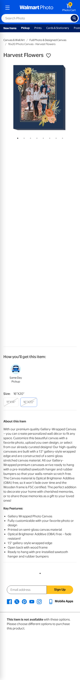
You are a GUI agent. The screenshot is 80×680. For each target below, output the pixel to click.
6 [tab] (49, 137)
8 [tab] (62, 137)
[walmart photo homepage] (36, 7)
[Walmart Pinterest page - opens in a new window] (24, 601)
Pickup (25, 28)
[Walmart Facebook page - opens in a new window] (9, 601)
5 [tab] (42, 137)
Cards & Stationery (57, 28)
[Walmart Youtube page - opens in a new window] (31, 601)
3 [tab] (30, 137)
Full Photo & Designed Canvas (47, 40)
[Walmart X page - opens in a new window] (16, 601)
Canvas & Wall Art (14, 40)
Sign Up (59, 589)
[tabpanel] (40, 97)
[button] (48, 55)
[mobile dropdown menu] (7, 7)
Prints (38, 28)
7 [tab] (55, 137)
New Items (9, 28)
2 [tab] (23, 137)
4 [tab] (36, 137)
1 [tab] (17, 137)
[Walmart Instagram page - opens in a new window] (39, 601)
